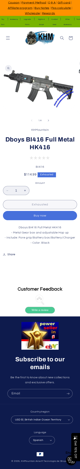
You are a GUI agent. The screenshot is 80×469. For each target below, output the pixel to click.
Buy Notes (41, 7)
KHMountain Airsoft (32, 461)
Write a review (40, 309)
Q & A (52, 2)
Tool (78, 19)
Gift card (64, 2)
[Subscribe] (68, 393)
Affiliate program (20, 7)
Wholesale (32, 13)
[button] (8, 38)
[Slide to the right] (48, 120)
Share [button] (11, 254)
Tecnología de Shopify (56, 461)
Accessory (14, 19)
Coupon (14, 2)
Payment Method (33, 2)
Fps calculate (61, 7)
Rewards (48, 13)
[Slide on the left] (32, 120)
